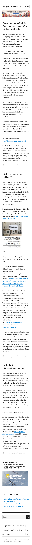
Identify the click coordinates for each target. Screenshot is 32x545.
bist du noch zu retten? (12, 504)
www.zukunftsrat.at (9, 327)
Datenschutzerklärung (21, 540)
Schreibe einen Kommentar (10, 358)
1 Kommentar (22, 453)
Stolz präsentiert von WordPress (11, 541)
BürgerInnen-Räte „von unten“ (13, 526)
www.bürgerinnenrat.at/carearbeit (14, 141)
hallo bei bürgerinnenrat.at (13, 367)
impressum (6, 534)
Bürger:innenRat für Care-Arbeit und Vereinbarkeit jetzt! (15, 26)
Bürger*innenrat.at (12, 6)
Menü (27, 6)
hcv (6, 453)
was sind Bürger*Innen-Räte (12, 530)
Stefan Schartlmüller (10, 165)
